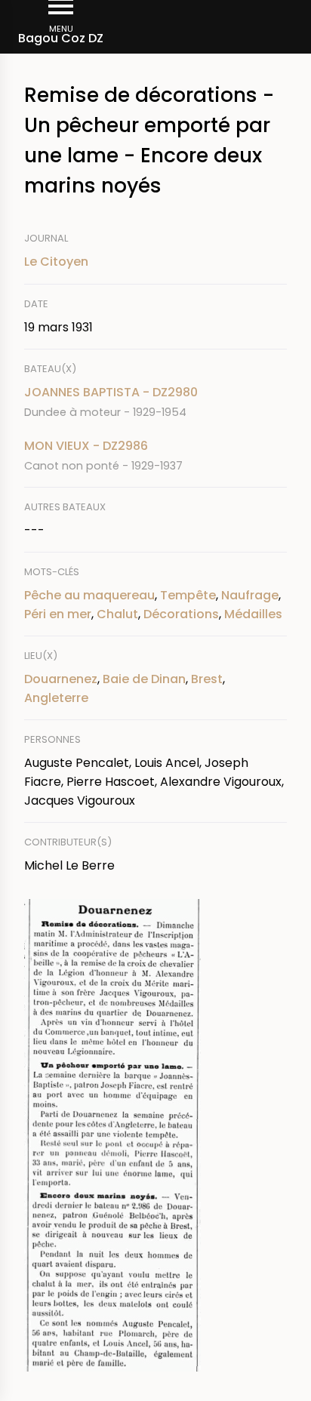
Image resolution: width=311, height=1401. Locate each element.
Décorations (181, 614)
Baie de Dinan (144, 679)
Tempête (188, 595)
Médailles (253, 614)
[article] (155, 402)
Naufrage (250, 595)
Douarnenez (60, 679)
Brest (207, 679)
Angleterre (56, 698)
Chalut (117, 614)
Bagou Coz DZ (60, 38)
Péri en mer (57, 614)
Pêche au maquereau (89, 595)
